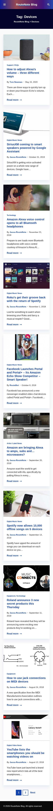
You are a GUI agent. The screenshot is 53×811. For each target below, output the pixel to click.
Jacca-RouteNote (18, 157)
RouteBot (14, 385)
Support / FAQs (13, 65)
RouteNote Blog (26, 4)
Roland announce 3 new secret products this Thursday (23, 604)
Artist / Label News (14, 443)
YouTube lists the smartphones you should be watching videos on (25, 753)
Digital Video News (14, 745)
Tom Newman (16, 82)
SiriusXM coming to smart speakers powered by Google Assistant (26, 148)
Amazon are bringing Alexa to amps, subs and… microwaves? (25, 451)
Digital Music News (14, 140)
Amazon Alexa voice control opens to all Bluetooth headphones (25, 223)
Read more (13, 100)
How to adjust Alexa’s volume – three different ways (23, 73)
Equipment (11, 596)
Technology (11, 215)
